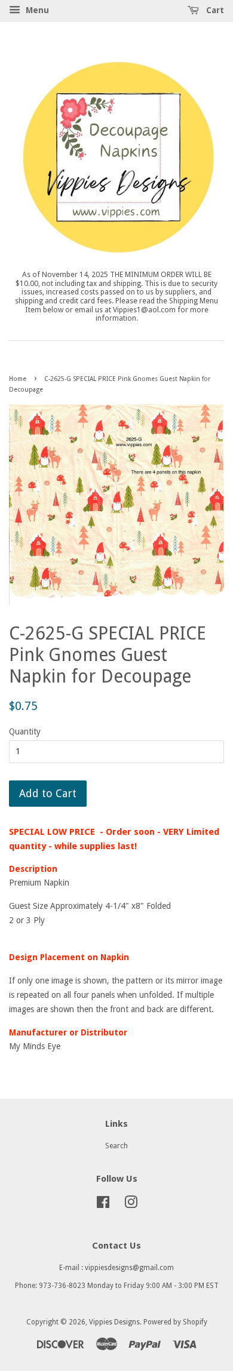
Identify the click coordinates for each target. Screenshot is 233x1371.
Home (17, 379)
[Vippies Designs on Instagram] (130, 1205)
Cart (214, 10)
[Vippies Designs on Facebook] (103, 1205)
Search (116, 1146)
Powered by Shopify (175, 1322)
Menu (36, 10)
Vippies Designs (114, 1322)
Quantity (25, 731)
